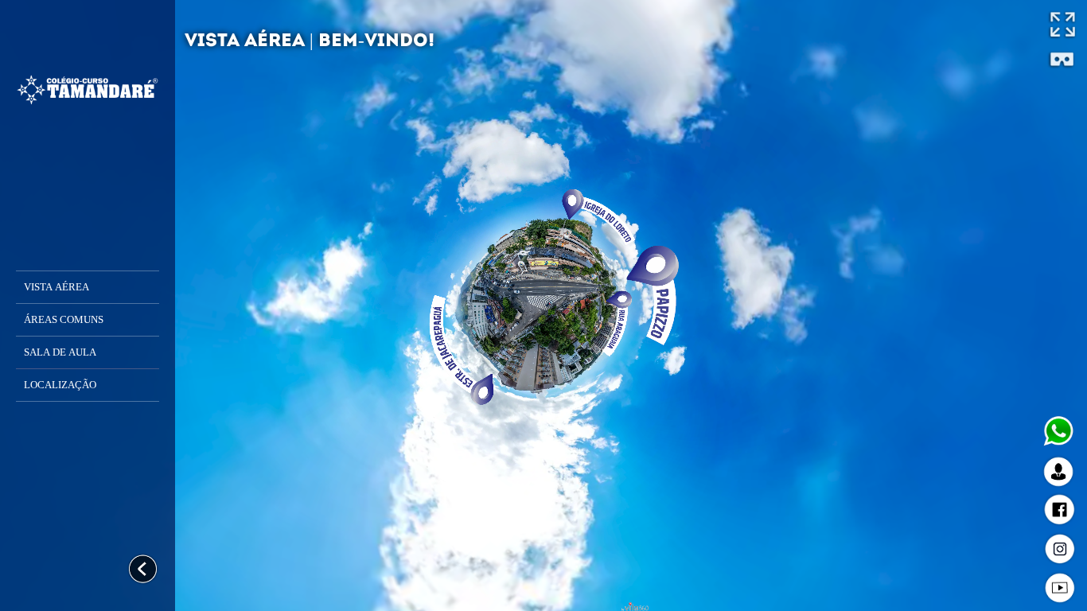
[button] (87, 287)
